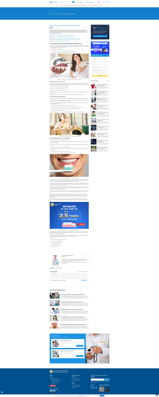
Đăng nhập (107, 2)
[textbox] (100, 67)
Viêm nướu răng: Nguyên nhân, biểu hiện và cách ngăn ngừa (73, 324)
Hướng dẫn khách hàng (72, 5)
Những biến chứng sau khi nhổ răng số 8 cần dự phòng (72, 309)
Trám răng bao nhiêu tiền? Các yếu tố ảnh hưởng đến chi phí (73, 317)
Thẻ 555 (89, 5)
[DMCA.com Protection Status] (53, 391)
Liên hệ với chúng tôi (100, 36)
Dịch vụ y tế (66, 5)
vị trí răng (71, 177)
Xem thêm (107, 80)
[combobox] (100, 67)
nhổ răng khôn (62, 81)
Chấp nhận (102, 395)
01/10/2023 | (63, 36)
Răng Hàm (55, 195)
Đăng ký (103, 2)
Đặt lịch (80, 345)
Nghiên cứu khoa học (80, 5)
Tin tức (86, 5)
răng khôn (84, 45)
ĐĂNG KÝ (106, 379)
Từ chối (98, 395)
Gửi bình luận (83, 280)
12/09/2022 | (62, 35)
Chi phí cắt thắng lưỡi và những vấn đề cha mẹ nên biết (72, 302)
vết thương (69, 45)
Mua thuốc (101, 5)
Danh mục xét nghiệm (95, 5)
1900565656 (52, 377)
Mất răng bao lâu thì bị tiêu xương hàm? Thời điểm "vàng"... (73, 294)
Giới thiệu (61, 5)
